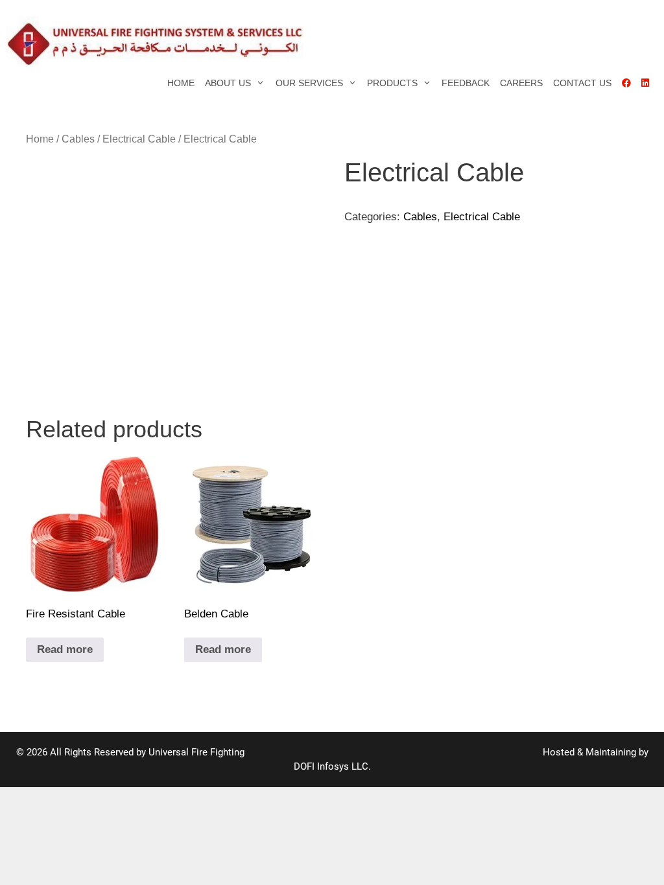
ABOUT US (228, 83)
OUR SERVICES (309, 83)
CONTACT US (582, 83)
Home (40, 138)
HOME (181, 83)
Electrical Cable (139, 138)
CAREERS (521, 83)
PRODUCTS (392, 83)
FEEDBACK (466, 83)
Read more (65, 649)
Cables (78, 138)
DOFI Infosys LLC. (332, 766)
